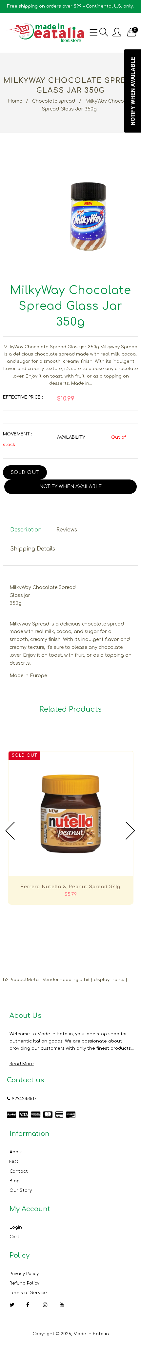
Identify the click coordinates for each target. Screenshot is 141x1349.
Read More (22, 1064)
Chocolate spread (53, 101)
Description (26, 530)
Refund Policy (24, 1283)
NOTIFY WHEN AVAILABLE (70, 486)
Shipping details (32, 549)
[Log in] (116, 32)
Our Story (21, 1190)
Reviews (66, 530)
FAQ (14, 1162)
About (16, 1152)
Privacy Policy (24, 1273)
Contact (19, 1171)
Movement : (17, 434)
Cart (14, 1237)
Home (15, 101)
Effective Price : (23, 397)
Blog (15, 1181)
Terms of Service (28, 1292)
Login (16, 1227)
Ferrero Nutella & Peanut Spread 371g (70, 886)
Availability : (72, 437)
